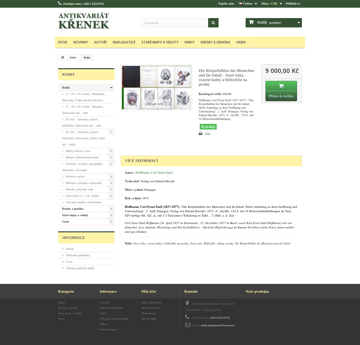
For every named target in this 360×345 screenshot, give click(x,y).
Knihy (190, 42)
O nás (68, 261)
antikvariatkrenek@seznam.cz (218, 325)
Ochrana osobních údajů (79, 268)
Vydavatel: (132, 181)
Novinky (80, 42)
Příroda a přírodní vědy (79, 189)
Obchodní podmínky (77, 255)
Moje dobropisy (150, 308)
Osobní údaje (149, 318)
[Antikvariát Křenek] (96, 21)
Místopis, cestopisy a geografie (83, 183)
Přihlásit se (293, 3)
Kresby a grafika (215, 42)
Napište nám (226, 3)
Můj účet (148, 291)
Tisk (207, 134)
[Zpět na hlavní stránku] (62, 57)
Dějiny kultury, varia (77, 151)
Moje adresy (148, 313)
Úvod (62, 42)
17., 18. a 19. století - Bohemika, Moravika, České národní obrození (83, 97)
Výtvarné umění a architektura (83, 202)
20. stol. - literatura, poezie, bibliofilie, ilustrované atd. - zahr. (82, 122)
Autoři (100, 42)
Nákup (69, 248)
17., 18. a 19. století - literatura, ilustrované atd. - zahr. (83, 110)
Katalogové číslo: (210, 94)
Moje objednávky (151, 302)
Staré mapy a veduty (160, 42)
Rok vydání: (133, 198)
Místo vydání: (134, 189)
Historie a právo (75, 176)
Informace (73, 237)
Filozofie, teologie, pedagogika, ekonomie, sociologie (82, 167)
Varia (241, 42)
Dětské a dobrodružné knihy (82, 157)
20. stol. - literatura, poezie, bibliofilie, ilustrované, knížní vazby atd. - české (83, 138)
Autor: (129, 172)
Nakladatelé (124, 42)
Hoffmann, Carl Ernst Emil (154, 172)
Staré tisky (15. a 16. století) (82, 195)
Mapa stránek (108, 329)
